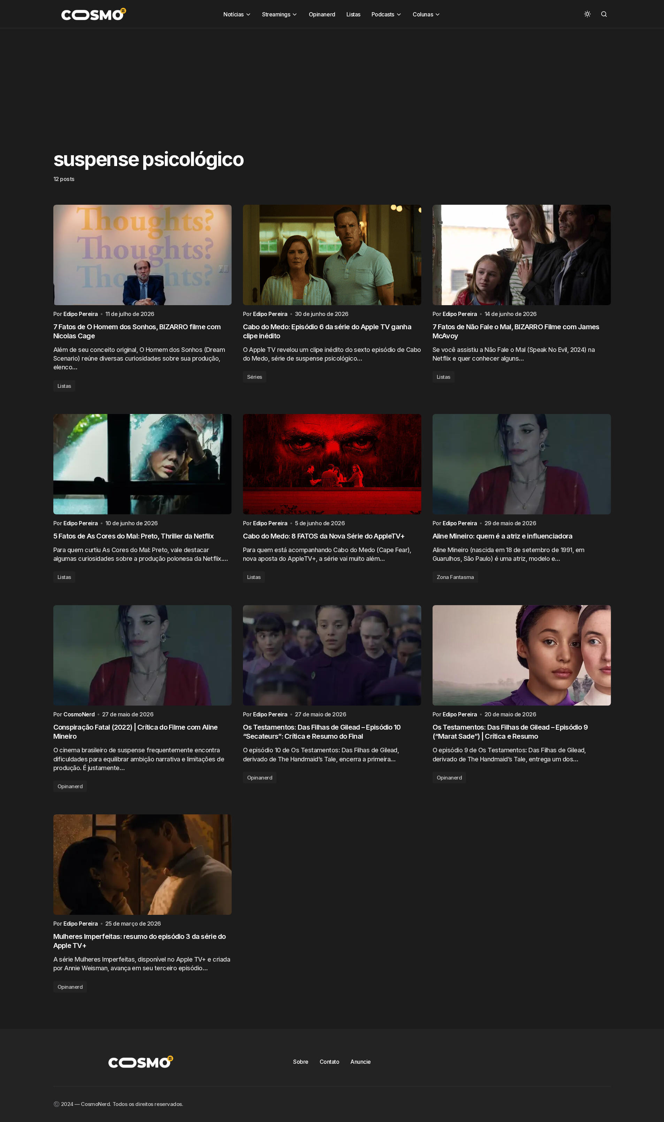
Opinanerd (70, 786)
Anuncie (360, 1061)
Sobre (300, 1061)
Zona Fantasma (455, 577)
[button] (587, 14)
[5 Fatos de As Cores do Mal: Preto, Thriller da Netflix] (142, 464)
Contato (329, 1061)
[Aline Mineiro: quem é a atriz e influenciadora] (522, 464)
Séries (254, 377)
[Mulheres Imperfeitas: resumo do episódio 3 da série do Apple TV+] (142, 864)
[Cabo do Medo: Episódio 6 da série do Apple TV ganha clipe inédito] (332, 255)
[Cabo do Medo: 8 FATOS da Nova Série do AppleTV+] (332, 464)
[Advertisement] (209, 77)
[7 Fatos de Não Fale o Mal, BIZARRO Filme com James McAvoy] (522, 255)
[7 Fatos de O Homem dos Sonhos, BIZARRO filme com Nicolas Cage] (142, 255)
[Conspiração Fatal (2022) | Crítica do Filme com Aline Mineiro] (142, 655)
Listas (64, 386)
